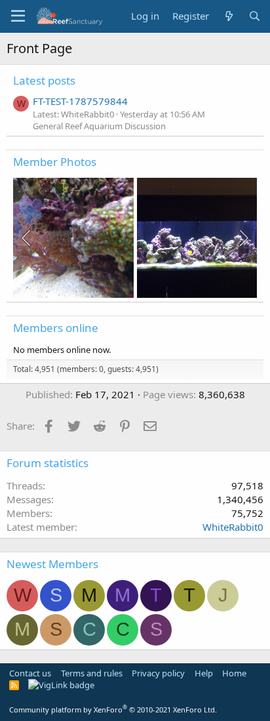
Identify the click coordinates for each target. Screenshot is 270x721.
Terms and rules (92, 673)
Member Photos (54, 161)
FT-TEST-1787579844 (80, 101)
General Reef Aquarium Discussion (99, 126)
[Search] (254, 16)
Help (204, 673)
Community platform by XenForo (113, 709)
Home (234, 673)
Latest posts (44, 80)
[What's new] (228, 16)
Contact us (30, 673)
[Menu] (18, 16)
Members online (55, 327)
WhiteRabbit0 (232, 526)
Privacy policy (158, 673)
